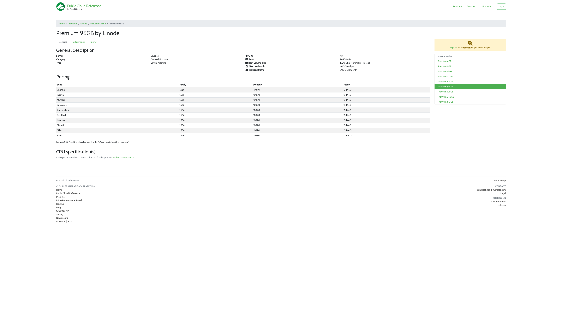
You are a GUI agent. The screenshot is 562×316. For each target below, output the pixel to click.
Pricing (93, 42)
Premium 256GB (446, 96)
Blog (58, 207)
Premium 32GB (445, 76)
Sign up (453, 47)
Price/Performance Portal (69, 200)
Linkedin (501, 205)
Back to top (500, 180)
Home (62, 23)
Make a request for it (123, 157)
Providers (457, 6)
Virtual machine (98, 23)
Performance (78, 42)
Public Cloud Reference (84, 6)
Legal (503, 193)
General (63, 42)
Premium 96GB (445, 86)
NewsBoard (62, 218)
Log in (501, 6)
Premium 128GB (446, 91)
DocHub (60, 203)
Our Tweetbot (498, 201)
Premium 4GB (445, 61)
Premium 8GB (445, 66)
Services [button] (471, 6)
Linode (83, 23)
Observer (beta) (64, 221)
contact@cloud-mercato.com (491, 189)
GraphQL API (62, 210)
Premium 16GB (445, 71)
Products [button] (487, 6)
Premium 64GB (445, 81)
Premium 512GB (446, 101)
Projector (60, 196)
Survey (59, 214)
